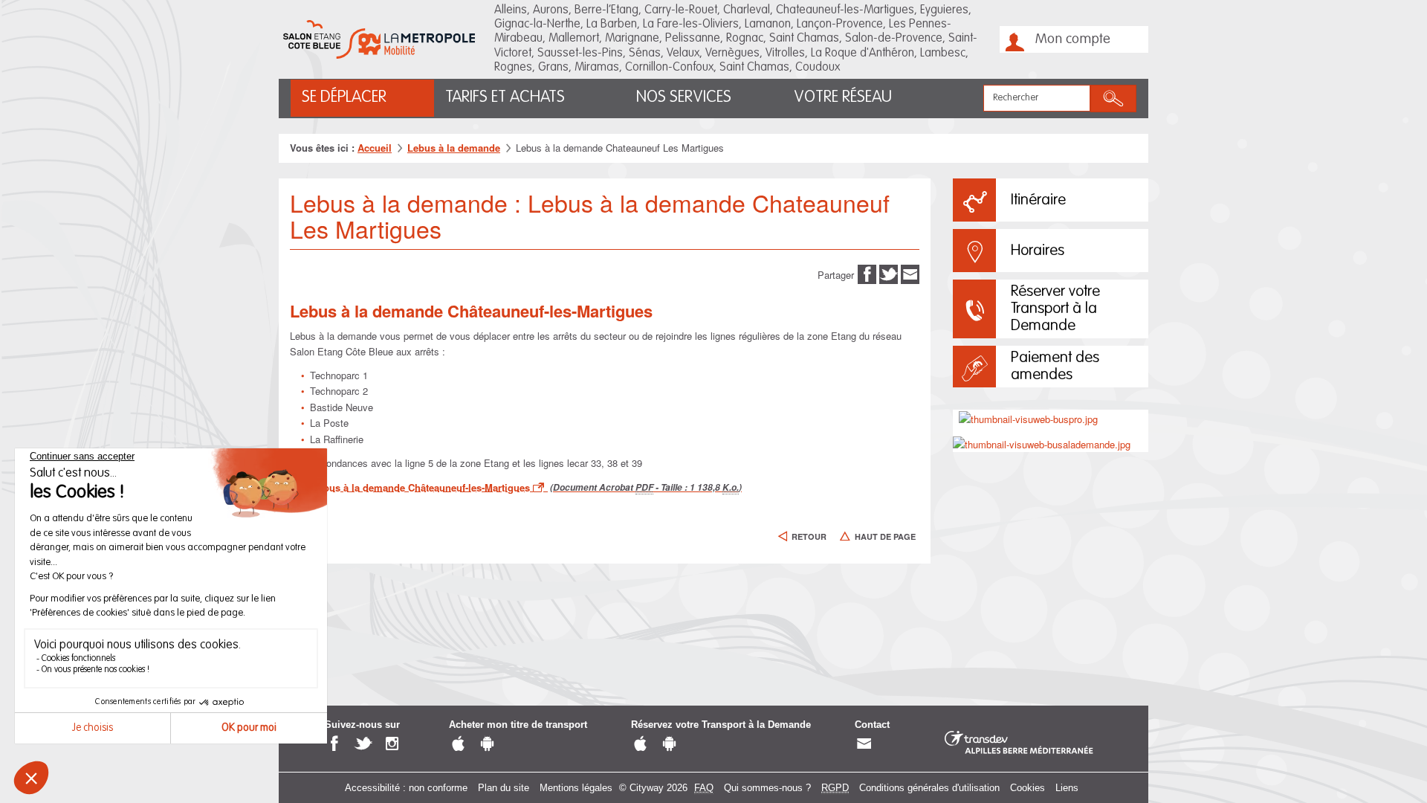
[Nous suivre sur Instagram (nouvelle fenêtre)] (392, 744)
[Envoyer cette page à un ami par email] (910, 273)
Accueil (374, 148)
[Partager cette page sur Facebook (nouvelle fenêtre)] (867, 273)
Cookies (1027, 787)
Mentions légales (576, 787)
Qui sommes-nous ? (767, 787)
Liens (1066, 787)
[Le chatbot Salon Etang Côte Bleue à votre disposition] (1372, 760)
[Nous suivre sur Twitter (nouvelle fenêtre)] (363, 744)
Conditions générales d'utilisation (929, 787)
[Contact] (864, 744)
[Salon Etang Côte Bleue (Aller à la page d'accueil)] (379, 39)
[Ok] (1113, 98)
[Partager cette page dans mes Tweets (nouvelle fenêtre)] (888, 273)
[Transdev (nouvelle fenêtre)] (1019, 743)
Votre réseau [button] (843, 97)
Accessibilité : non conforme (406, 787)
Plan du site (503, 787)
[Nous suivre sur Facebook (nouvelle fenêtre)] (334, 744)
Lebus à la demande (453, 148)
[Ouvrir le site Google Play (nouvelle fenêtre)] (487, 744)
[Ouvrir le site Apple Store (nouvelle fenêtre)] (458, 744)
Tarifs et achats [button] (505, 97)
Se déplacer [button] (344, 97)
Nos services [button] (683, 97)
